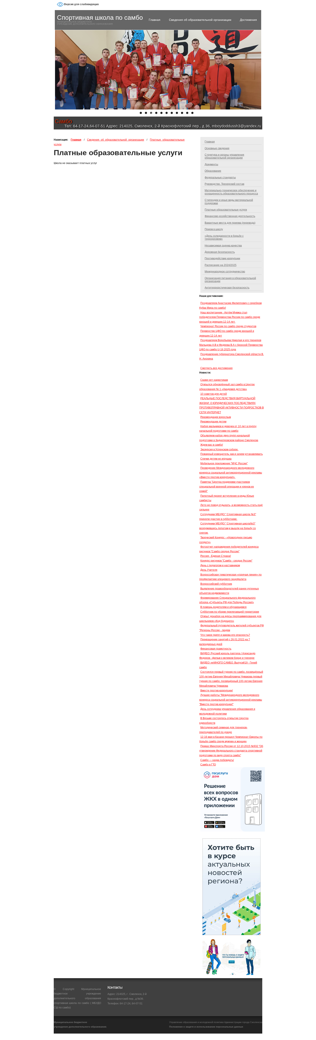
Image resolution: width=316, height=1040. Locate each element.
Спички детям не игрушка (216, 458)
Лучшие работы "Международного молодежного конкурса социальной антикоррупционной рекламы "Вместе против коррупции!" (230, 700)
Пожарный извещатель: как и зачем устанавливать (231, 453)
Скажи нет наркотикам (214, 379)
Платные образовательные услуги (226, 209)
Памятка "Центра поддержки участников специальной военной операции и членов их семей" (226, 486)
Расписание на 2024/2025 (220, 265)
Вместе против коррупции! (216, 690)
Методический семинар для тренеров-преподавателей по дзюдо (223, 730)
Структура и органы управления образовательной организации (224, 156)
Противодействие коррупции (222, 258)
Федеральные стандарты (220, 177)
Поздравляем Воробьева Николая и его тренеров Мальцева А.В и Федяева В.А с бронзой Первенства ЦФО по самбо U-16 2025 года (231, 345)
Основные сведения (217, 148)
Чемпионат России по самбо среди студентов (228, 326)
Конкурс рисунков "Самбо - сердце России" (226, 560)
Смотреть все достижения (216, 368)
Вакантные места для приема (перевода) (230, 222)
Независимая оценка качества (223, 245)
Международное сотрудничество (225, 271)
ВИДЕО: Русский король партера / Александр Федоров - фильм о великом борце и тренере (227, 656)
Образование (213, 170)
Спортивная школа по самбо (100, 17)
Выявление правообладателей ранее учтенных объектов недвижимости (229, 591)
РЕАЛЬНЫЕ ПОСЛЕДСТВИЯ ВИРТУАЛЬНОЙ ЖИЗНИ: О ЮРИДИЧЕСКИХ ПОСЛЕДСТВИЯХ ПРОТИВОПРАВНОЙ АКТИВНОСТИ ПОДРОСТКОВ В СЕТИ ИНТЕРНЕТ (231, 405)
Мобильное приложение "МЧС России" (224, 463)
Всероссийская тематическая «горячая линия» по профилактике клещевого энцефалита (230, 577)
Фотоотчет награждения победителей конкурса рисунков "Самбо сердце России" (229, 549)
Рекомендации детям (213, 421)
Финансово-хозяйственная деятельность (230, 216)
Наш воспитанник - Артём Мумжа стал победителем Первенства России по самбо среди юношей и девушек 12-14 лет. (229, 317)
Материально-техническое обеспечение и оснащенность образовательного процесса (231, 192)
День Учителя (208, 569)
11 (193, 114)
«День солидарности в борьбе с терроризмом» (224, 237)
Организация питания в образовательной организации (230, 280)
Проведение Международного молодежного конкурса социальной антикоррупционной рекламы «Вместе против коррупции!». (230, 472)
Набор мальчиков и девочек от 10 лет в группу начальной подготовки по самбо (227, 429)
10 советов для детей (213, 393)
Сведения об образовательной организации (200, 19)
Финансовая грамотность (215, 648)
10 (188, 114)
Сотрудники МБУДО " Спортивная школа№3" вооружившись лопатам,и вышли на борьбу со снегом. (227, 528)
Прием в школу (214, 229)
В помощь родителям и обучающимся (223, 607)
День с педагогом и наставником (220, 565)
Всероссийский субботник (216, 583)
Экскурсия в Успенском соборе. (219, 449)
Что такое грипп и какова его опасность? (225, 634)
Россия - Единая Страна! (215, 555)
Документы (211, 164)
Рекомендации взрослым (215, 417)
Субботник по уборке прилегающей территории (229, 611)
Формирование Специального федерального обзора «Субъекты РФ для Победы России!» (227, 600)
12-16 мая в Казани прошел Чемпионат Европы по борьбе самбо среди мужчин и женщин (230, 739)
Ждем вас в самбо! (211, 444)
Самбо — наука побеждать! (217, 760)
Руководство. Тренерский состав (224, 183)
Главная (154, 19)
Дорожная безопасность (220, 252)
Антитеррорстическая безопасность (227, 287)
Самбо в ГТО (208, 764)
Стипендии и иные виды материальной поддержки (229, 202)
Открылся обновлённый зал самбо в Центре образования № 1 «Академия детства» (227, 387)
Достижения (248, 19)
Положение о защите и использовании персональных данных (206, 1026)
